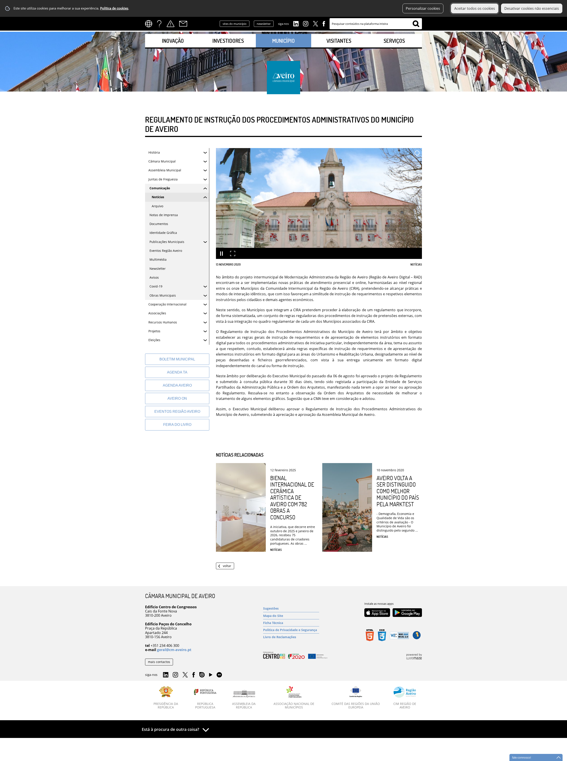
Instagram (305, 23)
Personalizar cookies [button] (423, 8)
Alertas (170, 23)
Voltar (227, 566)
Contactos (183, 24)
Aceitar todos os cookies (474, 8)
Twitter (315, 23)
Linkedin (296, 23)
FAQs (159, 23)
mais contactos (159, 662)
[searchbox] (376, 23)
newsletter (264, 24)
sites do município (235, 24)
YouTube (210, 676)
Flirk (219, 675)
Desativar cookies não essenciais (531, 8)
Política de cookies (114, 8)
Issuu (202, 675)
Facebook (323, 23)
